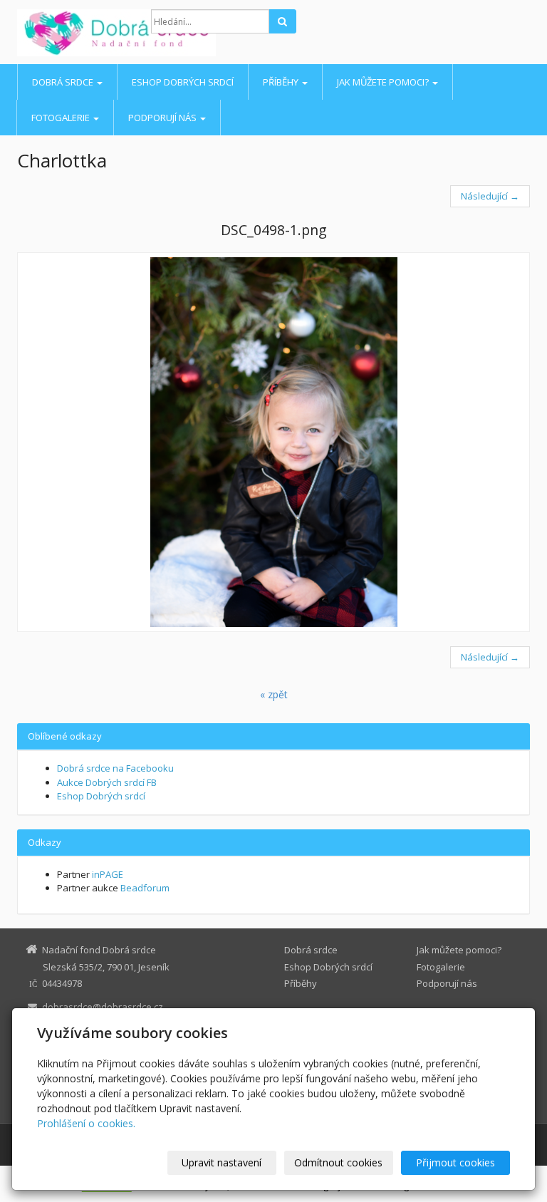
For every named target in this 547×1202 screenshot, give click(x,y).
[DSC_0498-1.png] (273, 442)
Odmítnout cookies (338, 1162)
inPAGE (107, 874)
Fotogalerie (61, 117)
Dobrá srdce (63, 82)
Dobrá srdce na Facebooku (115, 768)
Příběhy (282, 82)
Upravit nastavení (221, 1162)
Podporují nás (163, 117)
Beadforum (145, 887)
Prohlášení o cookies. (86, 1123)
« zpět (274, 694)
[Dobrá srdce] (73, 32)
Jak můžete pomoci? (384, 82)
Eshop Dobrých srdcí (183, 82)
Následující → (490, 196)
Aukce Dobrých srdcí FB (107, 782)
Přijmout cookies (455, 1162)
